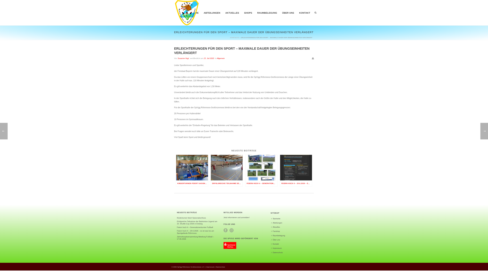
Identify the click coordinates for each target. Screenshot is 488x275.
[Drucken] (313, 58)
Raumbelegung (267, 13)
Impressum (277, 248)
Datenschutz (278, 252)
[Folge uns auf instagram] (232, 230)
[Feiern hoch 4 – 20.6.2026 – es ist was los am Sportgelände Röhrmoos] (296, 167)
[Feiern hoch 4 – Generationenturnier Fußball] (261, 167)
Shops (248, 13)
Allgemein (221, 58)
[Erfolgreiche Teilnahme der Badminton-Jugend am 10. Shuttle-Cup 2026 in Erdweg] (227, 167)
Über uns (288, 13)
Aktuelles (232, 13)
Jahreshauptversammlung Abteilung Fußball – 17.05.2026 (195, 238)
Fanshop (276, 231)
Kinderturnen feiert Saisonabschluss (192, 183)
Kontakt (304, 13)
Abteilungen (212, 13)
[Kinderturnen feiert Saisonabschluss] (192, 167)
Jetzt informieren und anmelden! (237, 217)
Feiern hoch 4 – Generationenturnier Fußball (262, 183)
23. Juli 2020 (209, 58)
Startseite (234, 37)
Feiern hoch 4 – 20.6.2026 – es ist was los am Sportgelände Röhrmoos (296, 183)
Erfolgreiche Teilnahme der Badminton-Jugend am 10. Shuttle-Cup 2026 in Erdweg (227, 183)
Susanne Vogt (183, 58)
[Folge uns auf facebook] (226, 230)
